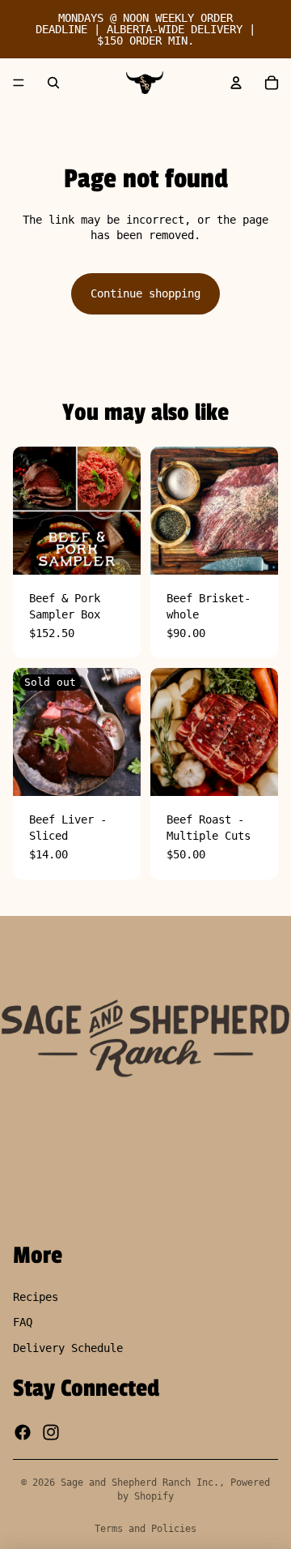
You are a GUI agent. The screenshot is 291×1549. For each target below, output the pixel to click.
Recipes (35, 1296)
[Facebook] (22, 1431)
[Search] (53, 83)
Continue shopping (145, 293)
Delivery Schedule (68, 1347)
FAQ (22, 1322)
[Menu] (18, 82)
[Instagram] (51, 1431)
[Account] (236, 83)
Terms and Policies (145, 1528)
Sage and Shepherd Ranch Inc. (140, 1482)
